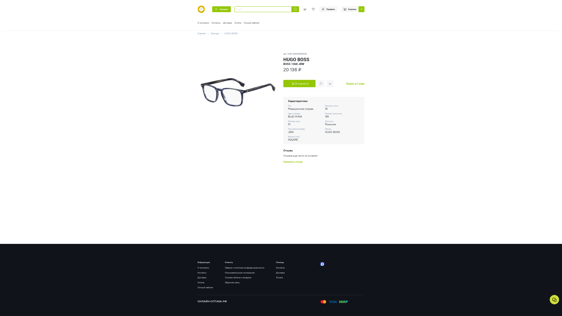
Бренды (215, 33)
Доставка (227, 23)
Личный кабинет (251, 23)
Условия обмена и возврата (238, 277)
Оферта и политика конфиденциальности (244, 267)
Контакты (216, 23)
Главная (202, 33)
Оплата (237, 23)
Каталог (224, 9)
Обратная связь (232, 282)
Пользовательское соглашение (240, 272)
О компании (203, 23)
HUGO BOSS (231, 33)
